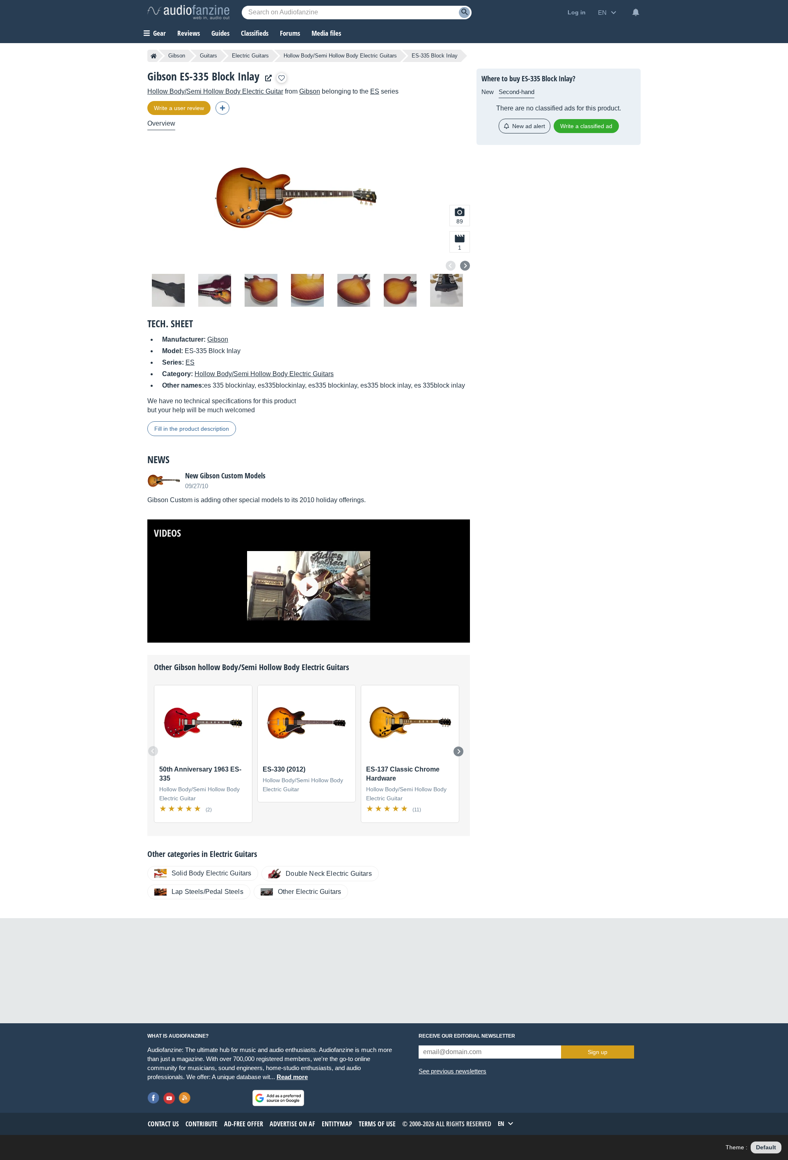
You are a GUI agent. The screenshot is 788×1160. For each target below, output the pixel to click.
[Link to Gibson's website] (266, 78)
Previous (451, 266)
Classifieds (254, 33)
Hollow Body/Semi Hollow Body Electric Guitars (340, 56)
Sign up (597, 1052)
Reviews (188, 33)
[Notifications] (636, 12)
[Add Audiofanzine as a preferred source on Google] (278, 1098)
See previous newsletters (452, 1071)
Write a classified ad (586, 126)
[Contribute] (222, 108)
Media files (326, 33)
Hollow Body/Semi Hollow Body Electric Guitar (215, 91)
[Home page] (154, 56)
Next (465, 266)
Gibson (176, 56)
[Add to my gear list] (281, 78)
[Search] (464, 12)
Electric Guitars (250, 56)
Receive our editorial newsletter (467, 1036)
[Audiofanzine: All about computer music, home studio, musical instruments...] (188, 12)
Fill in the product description (191, 428)
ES (374, 91)
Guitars (208, 56)
